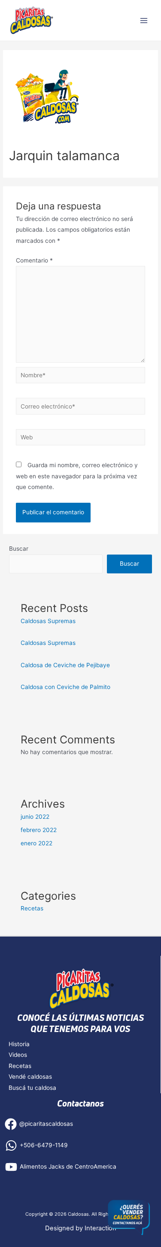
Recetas (32, 908)
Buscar (18, 548)
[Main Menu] (144, 20)
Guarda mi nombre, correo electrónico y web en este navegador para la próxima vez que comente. (77, 476)
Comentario (34, 260)
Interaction (100, 1228)
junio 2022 (35, 816)
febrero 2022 (39, 829)
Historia (19, 1044)
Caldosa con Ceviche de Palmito (65, 686)
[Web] (81, 439)
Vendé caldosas (30, 1076)
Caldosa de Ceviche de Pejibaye (66, 665)
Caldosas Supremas (48, 621)
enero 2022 (36, 843)
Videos (18, 1054)
